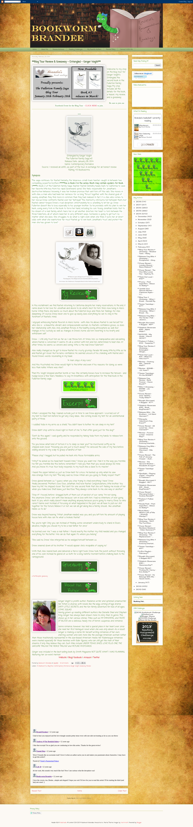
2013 (139, 586)
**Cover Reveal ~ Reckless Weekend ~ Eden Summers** (146, 528)
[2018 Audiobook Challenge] (147, 612)
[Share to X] (80, 663)
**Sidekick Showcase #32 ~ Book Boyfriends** (146, 407)
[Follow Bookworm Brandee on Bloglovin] (143, 74)
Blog (70, 657)
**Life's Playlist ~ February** (144, 552)
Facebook (77, 657)
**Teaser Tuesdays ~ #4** (146, 547)
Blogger (139, 823)
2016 (139, 208)
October (142, 223)
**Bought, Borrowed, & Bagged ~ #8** (146, 323)
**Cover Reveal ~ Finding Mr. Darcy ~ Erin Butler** (146, 570)
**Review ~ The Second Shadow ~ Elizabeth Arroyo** (146, 463)
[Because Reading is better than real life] (147, 643)
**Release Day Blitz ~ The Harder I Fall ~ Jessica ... (146, 318)
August (141, 229)
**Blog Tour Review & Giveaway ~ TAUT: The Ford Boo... (146, 521)
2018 (139, 202)
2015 (139, 211)
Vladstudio (63, 823)
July (140, 232)
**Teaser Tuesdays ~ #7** (146, 305)
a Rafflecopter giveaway (40, 576)
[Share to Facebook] (82, 663)
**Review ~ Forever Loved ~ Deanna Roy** (145, 434)
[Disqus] (79, 698)
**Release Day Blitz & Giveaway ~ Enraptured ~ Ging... (146, 258)
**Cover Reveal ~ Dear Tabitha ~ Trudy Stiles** (144, 395)
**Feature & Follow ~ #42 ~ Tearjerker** (146, 342)
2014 (139, 214)
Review (88, 666)
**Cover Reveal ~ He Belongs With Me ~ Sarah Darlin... (146, 577)
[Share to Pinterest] (85, 663)
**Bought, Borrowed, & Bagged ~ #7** (146, 401)
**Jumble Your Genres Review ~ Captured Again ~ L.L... (145, 291)
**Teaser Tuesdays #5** (145, 469)
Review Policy (110, 49)
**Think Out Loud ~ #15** (145, 278)
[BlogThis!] (78, 663)
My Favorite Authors (94, 49)
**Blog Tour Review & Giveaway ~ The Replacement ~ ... (146, 535)
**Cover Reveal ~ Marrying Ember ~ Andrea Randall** (145, 494)
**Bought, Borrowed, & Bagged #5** (146, 557)
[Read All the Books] (147, 620)
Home (35, 49)
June (140, 235)
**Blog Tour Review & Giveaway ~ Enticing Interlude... (146, 441)
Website (62, 657)
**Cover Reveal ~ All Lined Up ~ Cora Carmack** (146, 428)
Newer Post (36, 791)
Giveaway (83, 666)
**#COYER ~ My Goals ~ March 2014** (144, 336)
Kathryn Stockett (146, 137)
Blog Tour (50, 666)
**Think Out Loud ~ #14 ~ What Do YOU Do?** (145, 357)
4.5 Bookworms (42, 666)
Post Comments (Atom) (83, 798)
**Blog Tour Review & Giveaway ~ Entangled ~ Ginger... (146, 349)
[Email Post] (72, 663)
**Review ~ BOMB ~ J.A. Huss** (145, 369)
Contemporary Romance (62, 666)
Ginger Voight (74, 666)
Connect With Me (126, 49)
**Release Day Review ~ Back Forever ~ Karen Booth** (145, 381)
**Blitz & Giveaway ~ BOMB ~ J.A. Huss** (146, 389)
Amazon (87, 657)
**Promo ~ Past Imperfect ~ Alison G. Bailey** (146, 284)
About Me (44, 49)
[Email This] (76, 663)
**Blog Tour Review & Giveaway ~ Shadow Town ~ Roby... (146, 251)
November (142, 219)
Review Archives (58, 49)
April (140, 241)
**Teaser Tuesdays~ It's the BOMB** (145, 374)
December (142, 216)
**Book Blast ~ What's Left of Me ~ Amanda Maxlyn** (146, 513)
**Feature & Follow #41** (145, 500)
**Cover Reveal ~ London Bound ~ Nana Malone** (145, 265)
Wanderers (143, 125)
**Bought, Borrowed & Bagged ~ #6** (146, 481)
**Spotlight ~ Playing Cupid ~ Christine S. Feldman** (146, 475)
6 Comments (64, 663)
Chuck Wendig (145, 127)
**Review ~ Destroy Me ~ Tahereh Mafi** (145, 363)
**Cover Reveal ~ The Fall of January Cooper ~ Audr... (146, 457)
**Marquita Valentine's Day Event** (144, 421)
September (143, 226)
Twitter (96, 657)
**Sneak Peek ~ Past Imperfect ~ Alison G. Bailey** (146, 505)
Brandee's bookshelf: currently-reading (147, 119)
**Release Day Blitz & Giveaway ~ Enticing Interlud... (146, 541)
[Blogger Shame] (147, 616)
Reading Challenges (76, 49)
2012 (139, 589)
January (141, 582)
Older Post (122, 791)
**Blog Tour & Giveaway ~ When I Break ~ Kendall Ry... (146, 299)
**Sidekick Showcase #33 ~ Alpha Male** (146, 329)
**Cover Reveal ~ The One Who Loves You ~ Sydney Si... (146, 272)
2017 (139, 205)
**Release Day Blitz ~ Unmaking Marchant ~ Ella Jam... (146, 449)
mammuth (124, 823)
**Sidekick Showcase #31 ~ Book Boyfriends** (146, 487)
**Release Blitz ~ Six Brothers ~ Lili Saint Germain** (146, 414)
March (141, 244)
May (140, 238)
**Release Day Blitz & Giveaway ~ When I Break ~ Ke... (146, 311)
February (142, 247)
